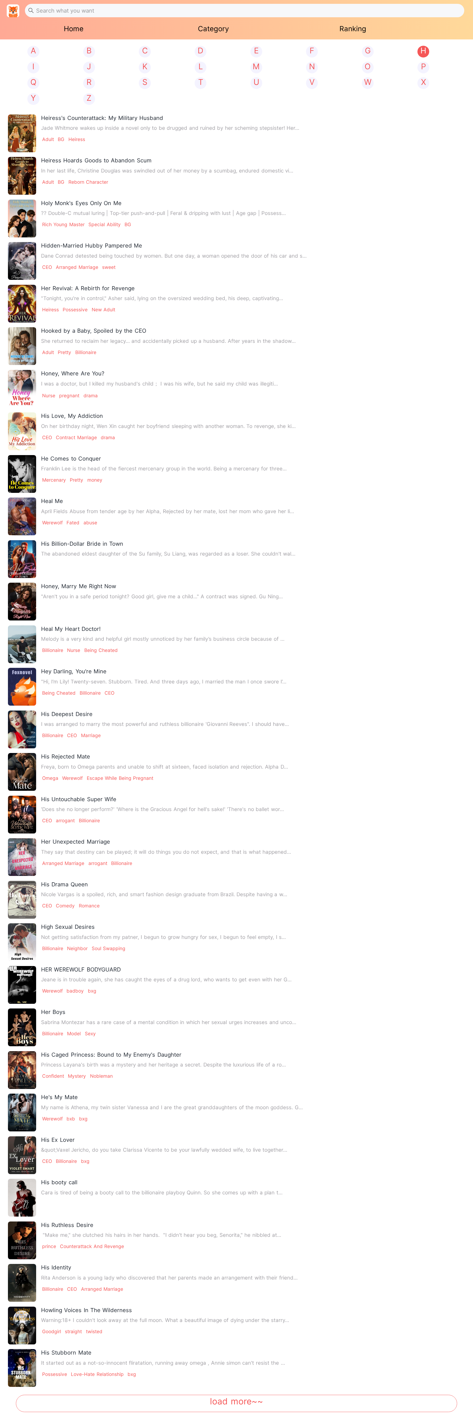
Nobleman (101, 1076)
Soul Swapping (108, 948)
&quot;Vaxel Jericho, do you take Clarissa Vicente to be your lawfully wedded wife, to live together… (164, 1150)
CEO (47, 267)
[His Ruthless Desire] (22, 1240)
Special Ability (104, 224)
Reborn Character (88, 182)
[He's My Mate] (22, 1112)
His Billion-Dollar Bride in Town (82, 543)
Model (74, 1033)
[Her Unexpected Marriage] (22, 857)
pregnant (69, 395)
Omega (50, 778)
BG (61, 139)
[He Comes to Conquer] (22, 474)
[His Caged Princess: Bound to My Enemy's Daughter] (22, 1070)
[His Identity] (22, 1283)
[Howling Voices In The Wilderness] (22, 1325)
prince (49, 1246)
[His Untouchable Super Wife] (22, 814)
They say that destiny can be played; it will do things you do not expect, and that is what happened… (166, 852)
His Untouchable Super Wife (78, 799)
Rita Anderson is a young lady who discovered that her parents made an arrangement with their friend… (169, 1278)
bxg (92, 991)
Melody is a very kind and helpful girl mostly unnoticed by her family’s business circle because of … (162, 639)
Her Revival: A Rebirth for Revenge (88, 288)
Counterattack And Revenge (92, 1246)
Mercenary (54, 480)
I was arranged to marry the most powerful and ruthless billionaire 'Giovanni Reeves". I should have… (165, 724)
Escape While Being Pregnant (120, 778)
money (94, 480)
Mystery (77, 1076)
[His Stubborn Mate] (22, 1368)
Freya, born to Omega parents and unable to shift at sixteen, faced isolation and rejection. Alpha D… (164, 767)
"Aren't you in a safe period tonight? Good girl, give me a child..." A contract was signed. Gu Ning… (162, 596)
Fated (73, 522)
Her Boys (53, 1011)
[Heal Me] (22, 516)
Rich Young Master (63, 224)
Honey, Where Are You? (72, 373)
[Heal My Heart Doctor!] (22, 644)
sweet (109, 267)
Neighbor (77, 948)
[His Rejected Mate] (22, 772)
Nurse (48, 395)
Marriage (91, 735)
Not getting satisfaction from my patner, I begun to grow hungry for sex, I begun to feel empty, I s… (163, 937)
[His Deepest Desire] (22, 729)
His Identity (56, 1267)
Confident (53, 1076)
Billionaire (85, 352)
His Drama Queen (64, 884)
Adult (48, 139)
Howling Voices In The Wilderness (86, 1310)
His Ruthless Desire (67, 1224)
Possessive (75, 309)
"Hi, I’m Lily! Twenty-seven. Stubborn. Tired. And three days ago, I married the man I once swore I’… (163, 682)
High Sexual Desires (68, 926)
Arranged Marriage (77, 267)
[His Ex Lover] (22, 1155)
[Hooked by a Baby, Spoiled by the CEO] (22, 346)
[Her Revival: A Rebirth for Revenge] (22, 304)
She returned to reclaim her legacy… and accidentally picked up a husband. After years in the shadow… (168, 341)
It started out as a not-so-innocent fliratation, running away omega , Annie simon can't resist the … (163, 1363)
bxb (71, 1119)
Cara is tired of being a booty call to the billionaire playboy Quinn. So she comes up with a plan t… (161, 1192)
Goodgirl (51, 1331)
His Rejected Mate (65, 756)
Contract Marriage (76, 437)
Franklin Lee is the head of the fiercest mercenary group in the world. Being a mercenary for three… (164, 468)
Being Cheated (101, 650)
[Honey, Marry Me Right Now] (22, 601)
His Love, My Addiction (72, 415)
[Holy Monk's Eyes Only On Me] (22, 218)
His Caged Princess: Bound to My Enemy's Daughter (111, 1054)
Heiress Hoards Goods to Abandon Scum (96, 160)
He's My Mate (59, 1097)
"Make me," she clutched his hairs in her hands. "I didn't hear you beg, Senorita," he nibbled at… (161, 1235)
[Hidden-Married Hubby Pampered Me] (22, 261)
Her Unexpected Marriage (75, 841)
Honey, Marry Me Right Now (78, 586)
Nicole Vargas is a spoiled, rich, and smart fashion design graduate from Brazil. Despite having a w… (164, 894)
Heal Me (52, 501)
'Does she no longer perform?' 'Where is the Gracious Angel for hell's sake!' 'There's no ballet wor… (162, 809)
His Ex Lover (58, 1139)
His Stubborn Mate (66, 1352)
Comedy (65, 906)
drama (90, 395)
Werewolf (52, 522)
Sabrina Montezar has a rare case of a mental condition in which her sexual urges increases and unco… (168, 1022)
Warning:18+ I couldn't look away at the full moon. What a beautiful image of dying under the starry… (165, 1320)
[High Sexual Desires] (22, 942)
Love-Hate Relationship (97, 1374)
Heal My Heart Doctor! (71, 628)
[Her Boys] (22, 1027)
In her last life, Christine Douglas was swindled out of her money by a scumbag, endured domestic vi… (167, 171)
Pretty (64, 352)
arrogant (65, 820)
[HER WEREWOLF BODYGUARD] (22, 985)
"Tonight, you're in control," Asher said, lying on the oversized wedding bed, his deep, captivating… (162, 298)
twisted (94, 1331)
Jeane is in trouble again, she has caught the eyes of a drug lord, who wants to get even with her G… (166, 979)
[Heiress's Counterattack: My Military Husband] (22, 133)
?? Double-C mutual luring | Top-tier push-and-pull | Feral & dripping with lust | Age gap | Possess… (163, 213)
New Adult (103, 309)
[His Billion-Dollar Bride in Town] (22, 559)
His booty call (59, 1182)
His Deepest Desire (67, 714)
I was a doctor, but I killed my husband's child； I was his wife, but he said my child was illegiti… (159, 384)
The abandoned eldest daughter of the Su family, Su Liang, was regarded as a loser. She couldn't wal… (168, 554)
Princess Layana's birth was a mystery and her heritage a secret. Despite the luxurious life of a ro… (163, 1065)
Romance (89, 906)
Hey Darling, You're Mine (73, 671)
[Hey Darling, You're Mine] (22, 687)
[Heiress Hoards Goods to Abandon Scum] (22, 176)
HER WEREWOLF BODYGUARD (81, 969)
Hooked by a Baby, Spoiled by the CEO (93, 330)
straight (73, 1331)
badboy (75, 991)
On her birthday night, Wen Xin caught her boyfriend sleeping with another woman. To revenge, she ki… (168, 426)
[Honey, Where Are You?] (22, 389)
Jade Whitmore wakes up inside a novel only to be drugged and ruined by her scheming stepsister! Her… (170, 128)
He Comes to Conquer (71, 458)
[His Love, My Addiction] (22, 431)
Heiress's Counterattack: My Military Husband (102, 117)
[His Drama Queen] (22, 900)
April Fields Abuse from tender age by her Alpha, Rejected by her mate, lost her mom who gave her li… (167, 511)
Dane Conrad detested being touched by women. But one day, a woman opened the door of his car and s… (174, 256)
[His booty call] (22, 1198)
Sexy (90, 1033)
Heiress (76, 139)
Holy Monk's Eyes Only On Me (81, 203)
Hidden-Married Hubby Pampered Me (91, 245)
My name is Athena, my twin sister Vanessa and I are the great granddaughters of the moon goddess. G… (172, 1107)
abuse (90, 522)
